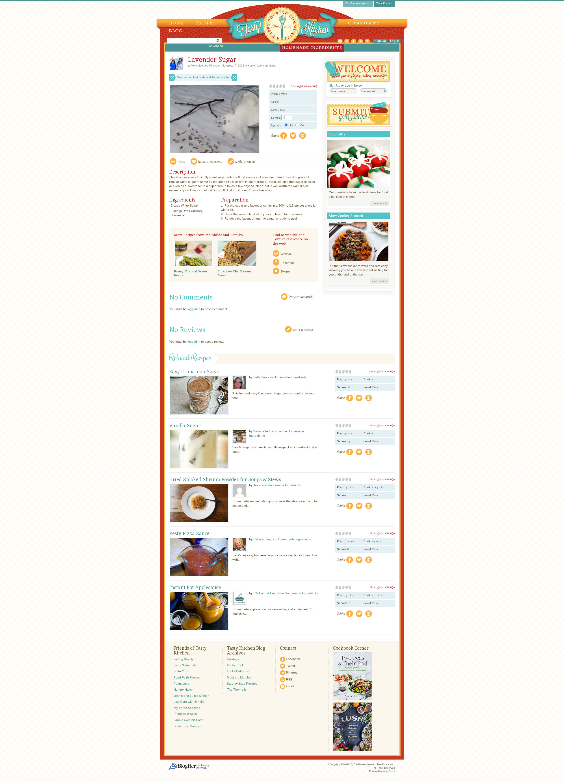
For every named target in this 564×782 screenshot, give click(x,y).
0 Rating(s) (297, 86)
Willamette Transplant (268, 431)
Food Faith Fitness (187, 677)
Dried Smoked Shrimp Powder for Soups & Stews (225, 479)
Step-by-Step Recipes (242, 683)
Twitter (285, 271)
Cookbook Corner (351, 648)
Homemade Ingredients (262, 65)
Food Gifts (337, 134)
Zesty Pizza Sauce (189, 533)
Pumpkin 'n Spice (186, 713)
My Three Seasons (187, 708)
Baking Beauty (184, 659)
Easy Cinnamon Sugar (195, 371)
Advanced (216, 46)
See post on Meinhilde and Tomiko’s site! (203, 77)
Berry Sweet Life (185, 665)
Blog (175, 31)
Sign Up (380, 41)
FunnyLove (181, 683)
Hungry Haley (183, 689)
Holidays (233, 659)
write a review (246, 161)
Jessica (258, 485)
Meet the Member (239, 677)
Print (181, 161)
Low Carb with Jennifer (190, 701)
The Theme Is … (238, 689)
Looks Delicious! (238, 671)
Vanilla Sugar (185, 425)
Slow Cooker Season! (346, 215)
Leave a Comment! (301, 296)
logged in (193, 309)
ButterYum (181, 671)
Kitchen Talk (235, 665)
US (291, 125)
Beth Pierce (261, 377)
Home (176, 23)
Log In (394, 41)
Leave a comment (210, 161)
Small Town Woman (187, 726)
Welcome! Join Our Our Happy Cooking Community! (357, 71)
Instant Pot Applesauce (195, 587)
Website (286, 254)
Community (364, 23)
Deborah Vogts (263, 539)
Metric (303, 125)
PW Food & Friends (267, 593)
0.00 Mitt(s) (310, 86)
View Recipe (379, 203)
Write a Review (303, 329)
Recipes (205, 23)
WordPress (389, 771)
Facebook (288, 262)
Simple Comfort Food (188, 720)
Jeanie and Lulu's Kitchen (191, 695)
